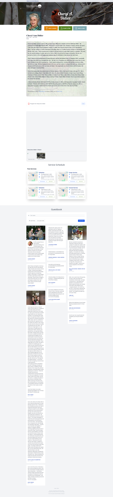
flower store (59, 91)
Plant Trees (51, 181)
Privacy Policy (53, 491)
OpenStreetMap (57, 493)
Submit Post (81, 220)
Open (83, 103)
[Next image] (44, 232)
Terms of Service (59, 491)
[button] (33, 175)
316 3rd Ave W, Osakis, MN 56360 (47, 179)
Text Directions (42, 181)
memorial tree (42, 91)
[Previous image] (27, 232)
